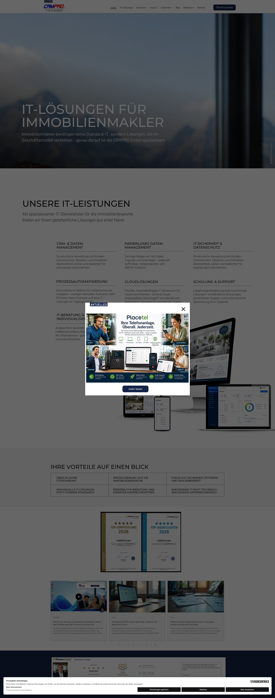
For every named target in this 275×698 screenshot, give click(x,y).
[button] (183, 309)
